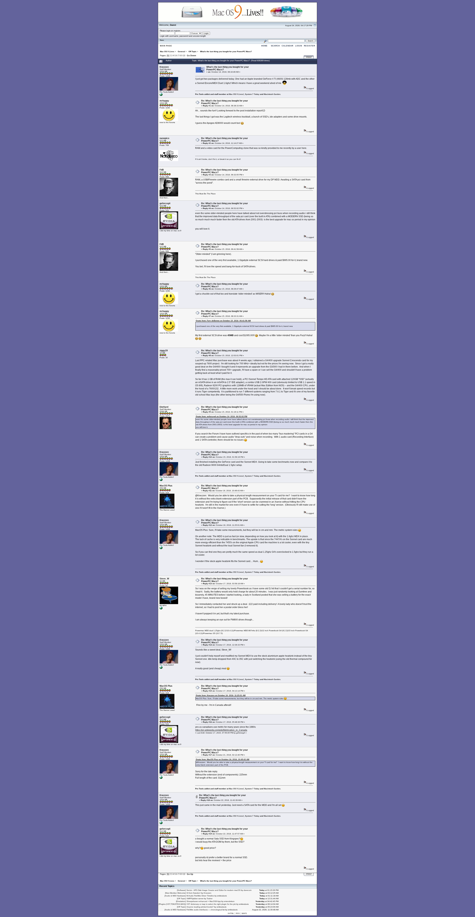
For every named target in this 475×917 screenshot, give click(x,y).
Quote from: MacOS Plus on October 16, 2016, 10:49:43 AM (222, 759)
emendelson (229, 901)
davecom (247, 890)
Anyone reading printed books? (200, 907)
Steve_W (164, 578)
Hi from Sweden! (193, 893)
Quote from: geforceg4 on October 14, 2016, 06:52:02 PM (221, 416)
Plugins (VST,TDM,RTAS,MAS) (172, 904)
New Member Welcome (175, 893)
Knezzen (164, 67)
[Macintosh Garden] (161, 95)
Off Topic (181, 899)
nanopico (164, 138)
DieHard (164, 407)
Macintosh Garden (272, 94)
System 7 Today (252, 94)
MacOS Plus (166, 485)
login (168, 31)
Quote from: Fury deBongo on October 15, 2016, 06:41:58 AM (223, 321)
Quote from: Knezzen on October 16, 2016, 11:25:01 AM (220, 695)
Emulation (181, 901)
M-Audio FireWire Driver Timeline (200, 896)
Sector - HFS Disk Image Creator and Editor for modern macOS (213, 890)
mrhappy (164, 100)
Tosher (209, 899)
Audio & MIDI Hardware (175, 896)
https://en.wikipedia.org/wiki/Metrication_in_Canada (221, 730)
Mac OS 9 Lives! (236, 94)
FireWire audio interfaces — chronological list (205, 910)
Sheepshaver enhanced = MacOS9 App (203, 901)
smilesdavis (222, 896)
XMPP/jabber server (195, 899)
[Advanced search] (265, 41)
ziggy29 (164, 350)
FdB (162, 170)
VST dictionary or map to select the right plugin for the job (211, 904)
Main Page (166, 46)
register (176, 31)
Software (181, 890)
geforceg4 (165, 203)
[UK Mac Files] (161, 609)
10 (184, 55)
